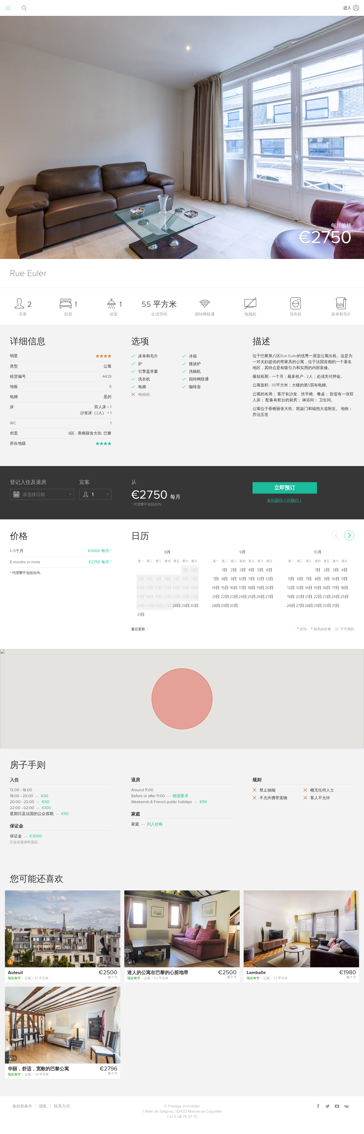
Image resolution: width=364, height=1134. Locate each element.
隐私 (43, 1106)
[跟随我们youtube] (337, 1106)
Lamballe (256, 972)
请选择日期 (34, 494)
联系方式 (62, 1106)
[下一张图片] (114, 929)
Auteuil (15, 972)
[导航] (8, 8)
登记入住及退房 (28, 482)
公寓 (28, 978)
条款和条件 (22, 1106)
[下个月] (349, 535)
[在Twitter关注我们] (328, 1106)
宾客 (84, 482)
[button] (354, 137)
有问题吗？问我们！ (285, 500)
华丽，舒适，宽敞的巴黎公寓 (38, 1068)
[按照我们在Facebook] (318, 1106)
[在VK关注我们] (346, 1106)
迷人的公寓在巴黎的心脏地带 (157, 972)
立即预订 (284, 488)
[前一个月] (337, 535)
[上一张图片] (11, 929)
